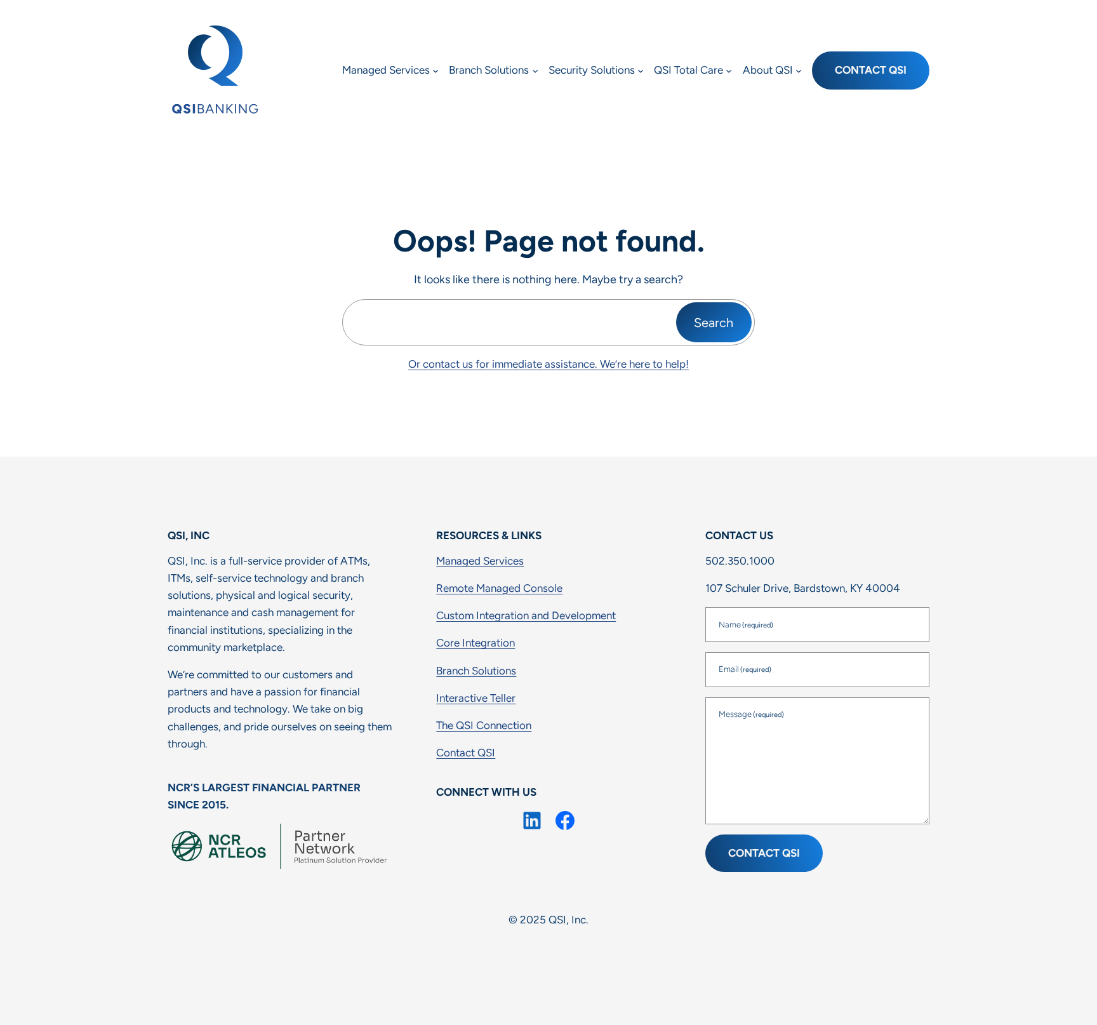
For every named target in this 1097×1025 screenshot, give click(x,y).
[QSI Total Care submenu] (729, 70)
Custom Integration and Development (526, 615)
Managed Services (480, 560)
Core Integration (475, 642)
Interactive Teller (475, 698)
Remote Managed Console (499, 588)
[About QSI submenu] (798, 70)
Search (713, 322)
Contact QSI (871, 70)
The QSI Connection (483, 725)
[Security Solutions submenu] (640, 70)
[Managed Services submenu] (435, 70)
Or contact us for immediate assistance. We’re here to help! (548, 364)
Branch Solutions (476, 670)
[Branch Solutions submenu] (535, 70)
